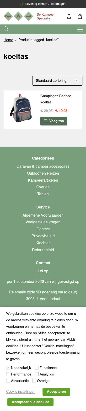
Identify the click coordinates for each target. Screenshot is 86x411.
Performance (21, 374)
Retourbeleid (43, 250)
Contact (43, 229)
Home (8, 40)
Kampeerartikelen (43, 181)
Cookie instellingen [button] (20, 391)
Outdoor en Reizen (43, 174)
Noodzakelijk (21, 368)
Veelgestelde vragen (43, 222)
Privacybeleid (43, 236)
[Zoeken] (6, 29)
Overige (43, 187)
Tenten (43, 194)
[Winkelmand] (80, 17)
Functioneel (48, 368)
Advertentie (20, 381)
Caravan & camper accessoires (43, 167)
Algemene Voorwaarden (43, 216)
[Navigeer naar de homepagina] (30, 16)
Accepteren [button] (56, 391)
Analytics (47, 374)
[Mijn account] (69, 17)
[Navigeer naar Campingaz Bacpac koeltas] (21, 109)
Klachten (43, 243)
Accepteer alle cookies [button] (30, 402)
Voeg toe (56, 121)
